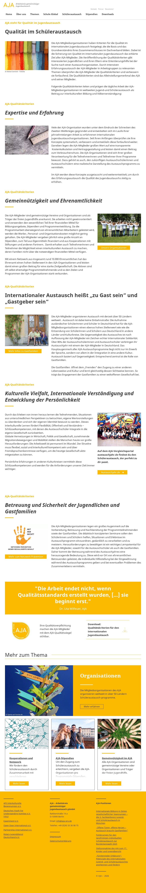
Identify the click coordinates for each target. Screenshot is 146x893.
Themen (34, 14)
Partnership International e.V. (18, 829)
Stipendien (92, 14)
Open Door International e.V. (17, 825)
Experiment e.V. (11, 821)
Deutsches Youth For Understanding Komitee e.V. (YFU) (17, 813)
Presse (101, 9)
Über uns (21, 14)
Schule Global (50, 14)
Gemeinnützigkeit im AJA (117, 758)
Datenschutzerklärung (60, 841)
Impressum (55, 836)
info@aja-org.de (64, 821)
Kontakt (94, 9)
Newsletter (109, 9)
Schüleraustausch (71, 14)
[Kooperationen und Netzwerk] (26, 734)
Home (9, 14)
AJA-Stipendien (65, 758)
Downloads (108, 14)
